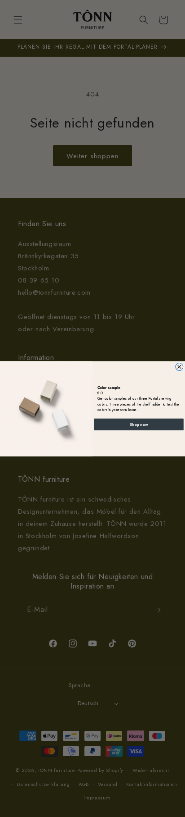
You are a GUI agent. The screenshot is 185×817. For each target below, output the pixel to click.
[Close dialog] (179, 366)
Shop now (139, 424)
